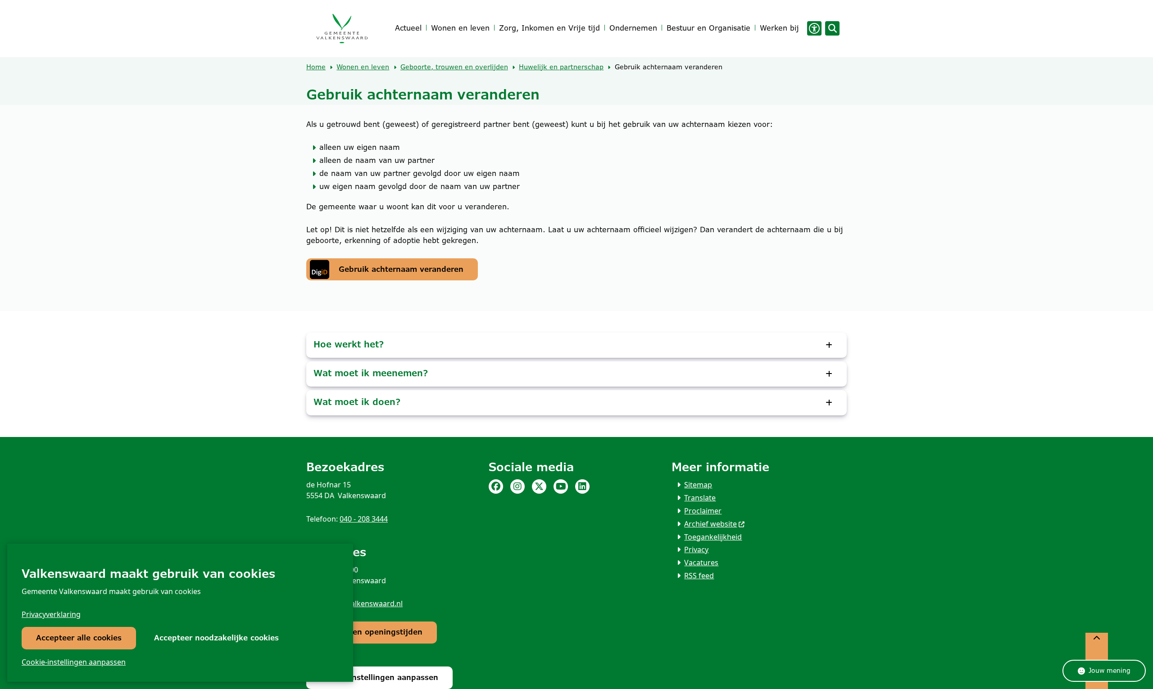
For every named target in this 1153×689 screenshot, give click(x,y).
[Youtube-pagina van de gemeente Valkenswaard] (561, 486)
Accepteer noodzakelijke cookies (216, 638)
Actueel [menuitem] (408, 28)
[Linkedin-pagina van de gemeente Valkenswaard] (582, 486)
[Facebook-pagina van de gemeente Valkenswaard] (496, 486)
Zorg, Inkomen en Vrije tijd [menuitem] (549, 28)
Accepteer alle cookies (79, 638)
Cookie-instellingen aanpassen (74, 662)
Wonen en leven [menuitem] (460, 28)
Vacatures (701, 562)
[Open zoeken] (832, 28)
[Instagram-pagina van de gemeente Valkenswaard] (517, 486)
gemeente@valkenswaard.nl (354, 603)
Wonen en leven (362, 67)
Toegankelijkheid (713, 537)
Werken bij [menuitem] (779, 28)
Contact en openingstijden (371, 632)
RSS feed (699, 576)
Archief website (710, 524)
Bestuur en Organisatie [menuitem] (708, 28)
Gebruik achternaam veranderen (401, 269)
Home (316, 67)
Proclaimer (703, 511)
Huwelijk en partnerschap (561, 67)
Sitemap (698, 485)
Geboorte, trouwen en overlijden (454, 67)
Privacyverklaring (51, 614)
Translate (700, 498)
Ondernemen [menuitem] (633, 28)
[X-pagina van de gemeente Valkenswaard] (539, 486)
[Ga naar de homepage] (341, 28)
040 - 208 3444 (364, 519)
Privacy (696, 549)
